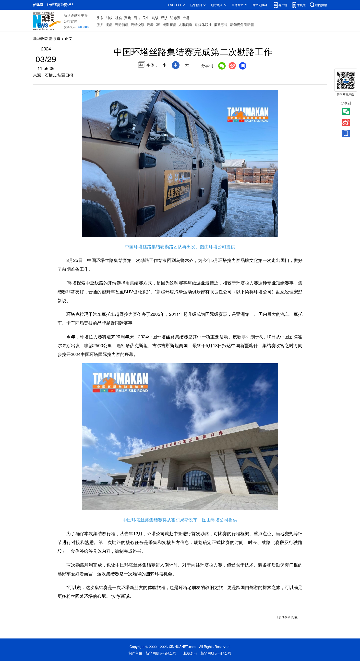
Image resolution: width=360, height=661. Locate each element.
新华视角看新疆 (242, 24)
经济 (164, 17)
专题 (186, 17)
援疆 (109, 24)
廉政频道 (221, 24)
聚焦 (127, 17)
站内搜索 (321, 5)
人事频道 (185, 24)
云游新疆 (122, 24)
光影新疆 (169, 24)
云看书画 (153, 24)
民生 (146, 17)
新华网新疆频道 (46, 38)
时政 (109, 17)
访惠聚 (175, 17)
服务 (99, 24)
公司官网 (70, 21)
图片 (136, 17)
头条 (100, 17)
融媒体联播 (203, 24)
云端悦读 (137, 24)
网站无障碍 (259, 5)
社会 (118, 17)
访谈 (155, 17)
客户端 (282, 5)
